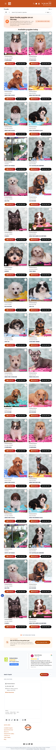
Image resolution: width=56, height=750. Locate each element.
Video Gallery (7, 737)
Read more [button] (31, 667)
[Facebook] (6, 720)
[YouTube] (15, 720)
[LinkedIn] (25, 720)
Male (32, 58)
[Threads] (23, 720)
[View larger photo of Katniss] (25, 350)
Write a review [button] (14, 664)
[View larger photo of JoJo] (50, 315)
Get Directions (10, 692)
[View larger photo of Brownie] (50, 209)
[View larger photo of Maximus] (50, 68)
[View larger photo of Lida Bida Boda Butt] (50, 244)
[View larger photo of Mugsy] (25, 385)
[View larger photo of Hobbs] (50, 350)
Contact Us (7, 735)
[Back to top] (50, 674)
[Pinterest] (17, 720)
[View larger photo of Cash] (50, 104)
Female (9, 58)
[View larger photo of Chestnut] (50, 139)
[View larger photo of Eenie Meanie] (25, 315)
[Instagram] (9, 720)
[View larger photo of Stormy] (25, 209)
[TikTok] (12, 720)
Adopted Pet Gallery (9, 733)
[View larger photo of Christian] (50, 174)
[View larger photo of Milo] (25, 68)
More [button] (51, 9)
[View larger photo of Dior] (25, 174)
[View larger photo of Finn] (25, 280)
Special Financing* (8, 730)
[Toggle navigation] (5, 3)
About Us (6, 731)
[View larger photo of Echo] (25, 139)
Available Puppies (8, 728)
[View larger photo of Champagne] (25, 104)
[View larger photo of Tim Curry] (50, 33)
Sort (48, 12)
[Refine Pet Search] (6, 12)
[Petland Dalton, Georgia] (9, 3)
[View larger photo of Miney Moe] (50, 280)
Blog (5, 739)
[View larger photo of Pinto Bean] (50, 385)
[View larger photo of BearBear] (25, 244)
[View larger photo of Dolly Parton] (25, 33)
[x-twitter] (20, 720)
